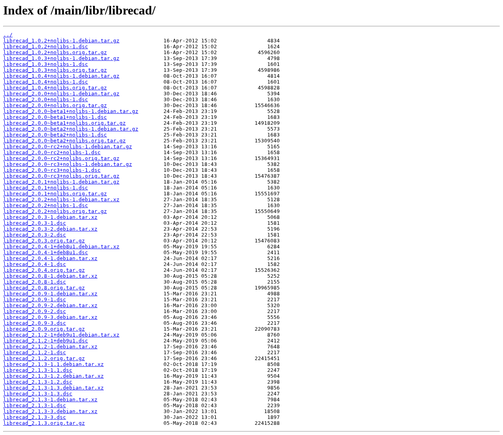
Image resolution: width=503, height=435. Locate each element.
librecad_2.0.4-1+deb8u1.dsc (45, 252)
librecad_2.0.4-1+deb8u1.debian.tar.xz (61, 246)
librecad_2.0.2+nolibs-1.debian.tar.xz (61, 199)
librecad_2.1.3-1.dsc (34, 405)
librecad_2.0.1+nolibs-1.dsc (45, 188)
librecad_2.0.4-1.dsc (34, 264)
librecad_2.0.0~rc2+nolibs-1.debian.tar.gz (67, 146)
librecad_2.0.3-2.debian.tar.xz (50, 229)
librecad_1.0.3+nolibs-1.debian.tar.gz (61, 58)
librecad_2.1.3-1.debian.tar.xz (50, 399)
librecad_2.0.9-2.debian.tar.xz (50, 305)
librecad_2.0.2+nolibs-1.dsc (45, 205)
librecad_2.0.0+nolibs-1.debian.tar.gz (61, 93)
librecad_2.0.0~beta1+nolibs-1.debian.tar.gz (70, 111)
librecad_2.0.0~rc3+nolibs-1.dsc (52, 170)
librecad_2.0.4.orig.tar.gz (44, 270)
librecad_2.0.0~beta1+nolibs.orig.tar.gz (64, 123)
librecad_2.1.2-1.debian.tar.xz (50, 346)
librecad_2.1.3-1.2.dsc (37, 382)
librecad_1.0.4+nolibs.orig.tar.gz (55, 88)
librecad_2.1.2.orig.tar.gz (44, 358)
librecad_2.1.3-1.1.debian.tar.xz (53, 364)
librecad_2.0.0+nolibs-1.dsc (45, 99)
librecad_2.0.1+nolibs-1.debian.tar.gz (61, 182)
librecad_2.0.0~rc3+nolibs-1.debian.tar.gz (67, 164)
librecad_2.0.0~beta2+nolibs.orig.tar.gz (64, 141)
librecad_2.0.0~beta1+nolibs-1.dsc (55, 117)
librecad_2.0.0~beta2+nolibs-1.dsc (55, 135)
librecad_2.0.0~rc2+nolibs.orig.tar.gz (61, 158)
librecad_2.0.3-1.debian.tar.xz (50, 217)
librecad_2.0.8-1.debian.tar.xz (50, 276)
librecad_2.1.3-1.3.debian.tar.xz (53, 388)
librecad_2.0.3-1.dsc (34, 223)
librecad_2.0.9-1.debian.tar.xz (50, 294)
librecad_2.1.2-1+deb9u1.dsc (45, 341)
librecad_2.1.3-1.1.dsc (37, 370)
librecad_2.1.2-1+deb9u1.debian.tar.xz (61, 335)
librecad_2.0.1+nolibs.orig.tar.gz (55, 194)
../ (8, 35)
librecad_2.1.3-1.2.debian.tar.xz (53, 376)
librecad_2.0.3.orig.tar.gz (44, 241)
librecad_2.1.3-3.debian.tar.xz (50, 411)
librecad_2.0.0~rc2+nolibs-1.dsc (52, 152)
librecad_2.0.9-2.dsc (34, 311)
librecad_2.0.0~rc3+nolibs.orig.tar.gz (61, 176)
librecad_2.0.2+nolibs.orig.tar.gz (55, 211)
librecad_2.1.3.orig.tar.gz (44, 423)
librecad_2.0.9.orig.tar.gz (44, 329)
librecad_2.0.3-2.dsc (34, 235)
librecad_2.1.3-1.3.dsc (37, 394)
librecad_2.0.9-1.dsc (34, 299)
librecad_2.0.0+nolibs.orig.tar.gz (55, 105)
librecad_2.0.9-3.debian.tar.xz (50, 317)
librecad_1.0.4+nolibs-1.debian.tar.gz (61, 76)
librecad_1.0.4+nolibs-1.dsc (45, 82)
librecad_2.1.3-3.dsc (34, 417)
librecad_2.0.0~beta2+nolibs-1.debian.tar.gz (70, 129)
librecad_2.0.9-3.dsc (34, 323)
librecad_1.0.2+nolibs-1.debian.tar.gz (61, 41)
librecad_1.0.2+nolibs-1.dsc (45, 46)
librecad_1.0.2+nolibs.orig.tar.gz (55, 52)
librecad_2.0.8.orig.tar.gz (44, 288)
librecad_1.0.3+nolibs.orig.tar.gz (55, 70)
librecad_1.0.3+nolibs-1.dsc (45, 64)
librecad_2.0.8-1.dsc (34, 282)
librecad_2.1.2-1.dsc (34, 352)
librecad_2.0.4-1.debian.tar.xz (50, 258)
